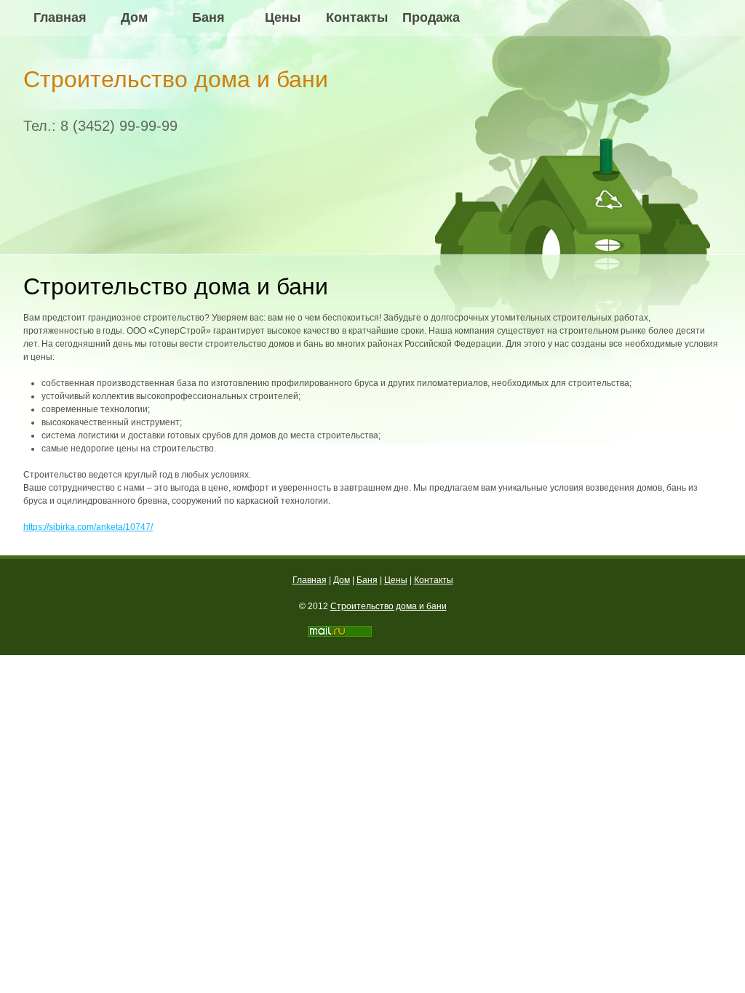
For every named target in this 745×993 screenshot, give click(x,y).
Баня (208, 17)
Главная (60, 17)
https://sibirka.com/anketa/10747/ (88, 527)
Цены (282, 17)
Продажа (431, 17)
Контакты (357, 17)
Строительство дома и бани (175, 79)
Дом (134, 17)
